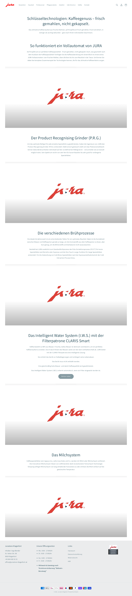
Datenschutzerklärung (75, 554)
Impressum (71, 551)
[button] (117, 5)
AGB (69, 561)
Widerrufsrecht (72, 558)
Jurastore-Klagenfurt (63, 592)
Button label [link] (66, 376)
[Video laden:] (66, 97)
